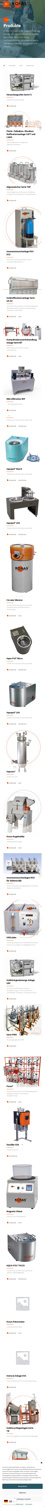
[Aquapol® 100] (22, 694)
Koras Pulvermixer (15, 1321)
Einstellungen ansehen (22, 1499)
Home (7, 19)
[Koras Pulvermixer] (22, 1303)
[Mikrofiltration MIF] (22, 381)
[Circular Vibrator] (22, 570)
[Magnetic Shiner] (22, 1186)
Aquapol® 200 (13, 522)
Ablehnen (22, 1493)
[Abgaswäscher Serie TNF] (22, 172)
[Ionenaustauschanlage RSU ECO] (22, 229)
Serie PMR (11, 1034)
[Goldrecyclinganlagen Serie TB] (22, 1410)
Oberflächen (22, 426)
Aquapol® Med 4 (14, 468)
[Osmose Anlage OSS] (22, 1357)
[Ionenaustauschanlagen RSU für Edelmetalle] (22, 866)
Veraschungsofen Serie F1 (19, 94)
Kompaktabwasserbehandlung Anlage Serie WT (21, 341)
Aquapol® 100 (13, 712)
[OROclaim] (22, 919)
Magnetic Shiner (14, 1211)
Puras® (9, 1086)
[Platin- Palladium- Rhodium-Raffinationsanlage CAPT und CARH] (22, 121)
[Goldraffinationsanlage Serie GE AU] (22, 286)
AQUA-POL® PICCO (15, 1265)
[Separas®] (22, 751)
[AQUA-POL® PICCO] (22, 1247)
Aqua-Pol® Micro (14, 658)
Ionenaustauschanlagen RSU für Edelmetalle (20, 879)
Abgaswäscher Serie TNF (18, 186)
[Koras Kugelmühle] (22, 812)
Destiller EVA (12, 1144)
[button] (41, 1463)
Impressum (28, 1504)
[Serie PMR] (22, 1020)
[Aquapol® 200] (22, 504)
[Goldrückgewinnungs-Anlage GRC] (22, 968)
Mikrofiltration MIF (15, 398)
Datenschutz (19, 1504)
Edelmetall (12, 106)
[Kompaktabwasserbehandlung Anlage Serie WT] (22, 331)
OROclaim (11, 937)
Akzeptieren (22, 1486)
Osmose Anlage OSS (16, 1375)
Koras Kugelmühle (15, 836)
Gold (19, 316)
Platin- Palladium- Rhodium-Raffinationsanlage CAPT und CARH (20, 134)
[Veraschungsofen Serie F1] (22, 83)
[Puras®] (22, 1069)
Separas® (10, 771)
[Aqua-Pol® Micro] (22, 640)
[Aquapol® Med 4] (22, 450)
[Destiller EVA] (22, 1126)
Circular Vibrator (14, 600)
